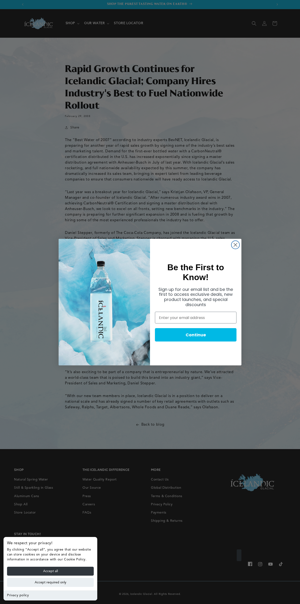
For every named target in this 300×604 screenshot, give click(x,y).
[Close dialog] (235, 245)
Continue (196, 335)
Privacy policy (18, 595)
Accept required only (50, 582)
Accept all (50, 571)
